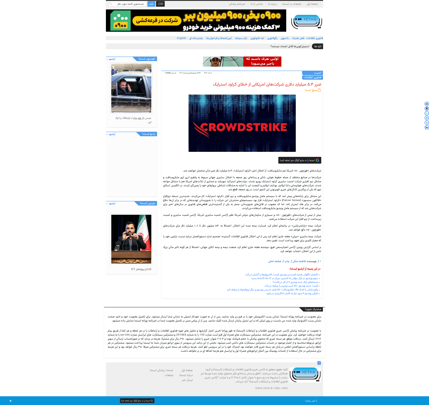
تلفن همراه (298, 38)
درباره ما (272, 4)
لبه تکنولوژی (257, 38)
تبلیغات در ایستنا (291, 4)
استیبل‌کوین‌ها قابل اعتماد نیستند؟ (289, 46)
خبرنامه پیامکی (237, 4)
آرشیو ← (110, 59)
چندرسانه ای (196, 38)
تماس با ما (257, 4)
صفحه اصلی (274, 261)
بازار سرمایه (241, 38)
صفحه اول (312, 4)
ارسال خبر (187, 380)
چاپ (287, 261)
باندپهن (285, 38)
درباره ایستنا (186, 375)
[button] (214, 400)
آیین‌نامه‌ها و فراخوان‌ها (219, 38)
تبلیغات (169, 375)
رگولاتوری (272, 38)
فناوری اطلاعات (314, 38)
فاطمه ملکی (299, 261)
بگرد (151, 4)
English (181, 38)
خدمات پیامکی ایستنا (161, 370)
